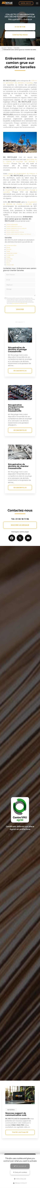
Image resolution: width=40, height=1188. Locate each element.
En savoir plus (20, 371)
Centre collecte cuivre (12, 230)
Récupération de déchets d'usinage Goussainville (17, 349)
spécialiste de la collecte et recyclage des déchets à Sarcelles (20, 161)
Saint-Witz (9, 259)
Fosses (8, 251)
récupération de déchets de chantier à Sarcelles (20, 203)
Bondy (8, 247)
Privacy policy (21, 1183)
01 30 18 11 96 (20, 27)
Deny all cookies (20, 1172)
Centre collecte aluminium (14, 226)
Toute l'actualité (20, 1134)
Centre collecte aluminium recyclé (16, 228)
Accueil (4, 48)
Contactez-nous (20, 35)
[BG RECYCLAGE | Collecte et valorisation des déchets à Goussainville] (7, 3)
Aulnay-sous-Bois (11, 245)
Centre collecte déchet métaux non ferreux (18, 234)
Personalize (21, 1179)
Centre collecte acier (12, 224)
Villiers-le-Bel (10, 265)
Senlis (8, 263)
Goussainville (10, 255)
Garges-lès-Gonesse (11, 253)
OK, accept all (20, 1166)
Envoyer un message (20, 525)
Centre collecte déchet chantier (15, 232)
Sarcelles (16, 48)
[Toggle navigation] (37, 3)
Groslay (8, 257)
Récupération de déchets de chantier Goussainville (18, 466)
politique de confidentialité (19, 303)
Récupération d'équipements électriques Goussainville (15, 408)
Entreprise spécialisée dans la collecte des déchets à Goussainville (19, 1115)
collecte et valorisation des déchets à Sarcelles (20, 82)
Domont (8, 249)
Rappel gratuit (26, 3)
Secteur (10, 48)
